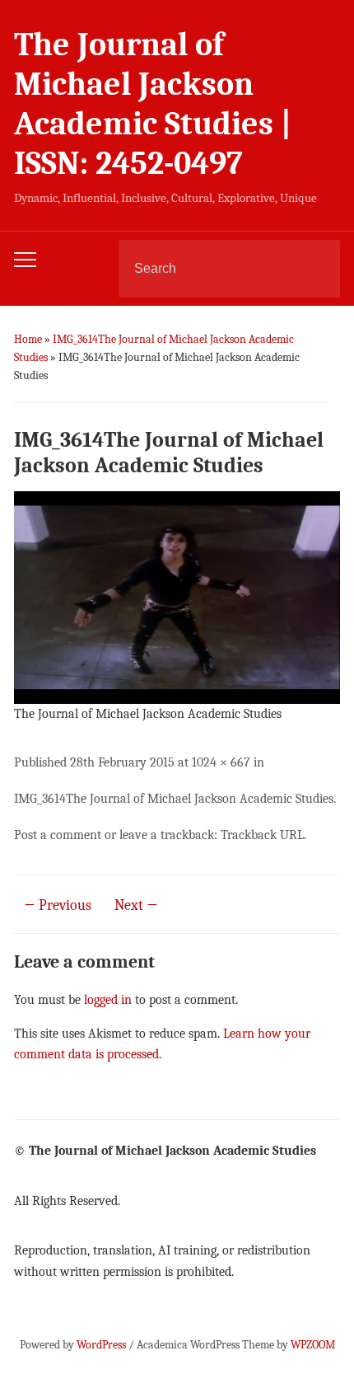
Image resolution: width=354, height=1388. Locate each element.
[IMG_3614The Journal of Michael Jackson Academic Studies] (177, 596)
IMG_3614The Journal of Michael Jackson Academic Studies (173, 798)
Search (314, 269)
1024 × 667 (221, 762)
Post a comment (57, 835)
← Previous (57, 905)
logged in (108, 999)
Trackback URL (262, 835)
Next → (136, 905)
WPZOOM (313, 1345)
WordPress (101, 1345)
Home (28, 339)
